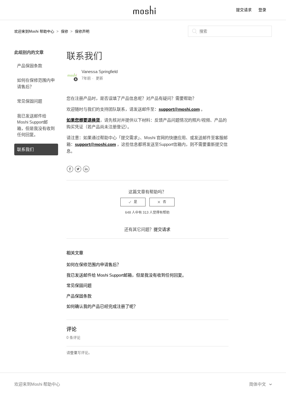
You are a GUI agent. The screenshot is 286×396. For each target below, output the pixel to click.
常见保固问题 (29, 101)
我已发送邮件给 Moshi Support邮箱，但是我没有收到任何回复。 (36, 125)
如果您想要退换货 (83, 120)
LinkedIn (86, 169)
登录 (73, 353)
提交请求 (244, 10)
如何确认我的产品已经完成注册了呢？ (102, 306)
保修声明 (82, 31)
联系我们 (25, 149)
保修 (64, 31)
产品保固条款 (29, 65)
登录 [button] (262, 10)
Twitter (78, 169)
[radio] (133, 202)
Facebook (69, 169)
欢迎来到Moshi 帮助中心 (34, 31)
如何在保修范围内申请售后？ (36, 83)
